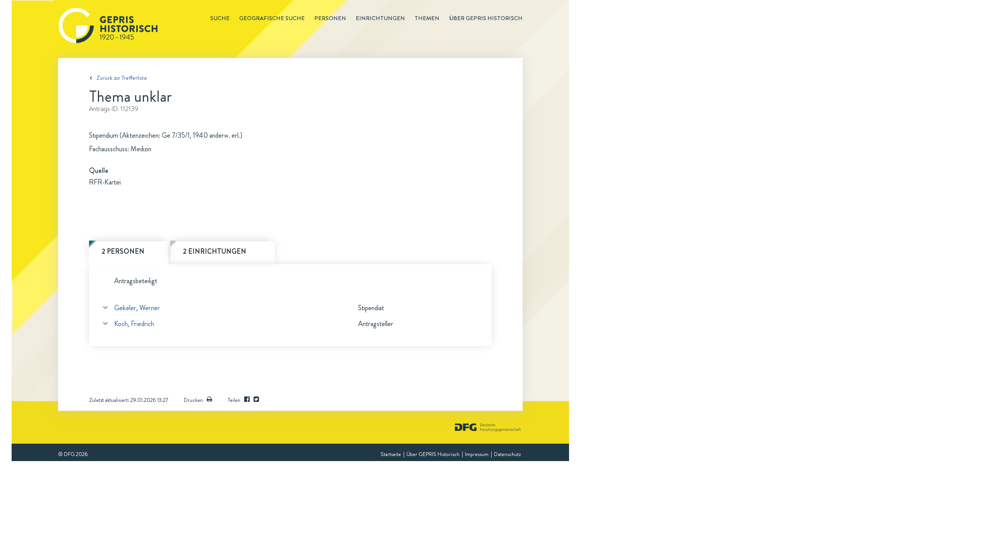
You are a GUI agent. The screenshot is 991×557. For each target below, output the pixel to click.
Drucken (193, 400)
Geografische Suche (272, 18)
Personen (330, 18)
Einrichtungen (380, 18)
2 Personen (122, 251)
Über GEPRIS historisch (486, 18)
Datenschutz (507, 454)
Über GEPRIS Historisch (432, 454)
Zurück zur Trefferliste (121, 77)
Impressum (477, 454)
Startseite (391, 454)
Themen (427, 18)
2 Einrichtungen (214, 251)
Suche (220, 18)
